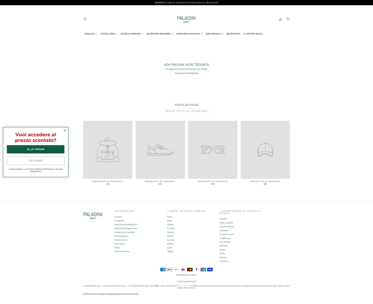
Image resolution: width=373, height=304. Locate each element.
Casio (169, 248)
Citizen (170, 236)
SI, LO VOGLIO (35, 149)
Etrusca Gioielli (227, 234)
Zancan (223, 257)
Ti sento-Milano (227, 226)
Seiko (169, 217)
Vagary (170, 251)
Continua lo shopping (186, 73)
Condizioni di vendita (125, 232)
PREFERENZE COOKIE (186, 275)
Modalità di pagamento (126, 228)
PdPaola (224, 246)
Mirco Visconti (226, 223)
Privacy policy (121, 236)
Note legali (120, 244)
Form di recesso (122, 251)
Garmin (170, 232)
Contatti (118, 217)
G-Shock (171, 228)
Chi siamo (119, 221)
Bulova (170, 244)
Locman (171, 240)
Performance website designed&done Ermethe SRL (111, 294)
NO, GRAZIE (36, 160)
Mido (169, 221)
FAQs (117, 248)
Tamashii (224, 261)
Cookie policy (121, 240)
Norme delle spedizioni (126, 224)
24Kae (223, 250)
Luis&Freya (225, 238)
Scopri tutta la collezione (186, 111)
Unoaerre (224, 230)
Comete (223, 219)
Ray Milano (225, 242)
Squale (170, 224)
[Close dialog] (64, 130)
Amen (222, 253)
